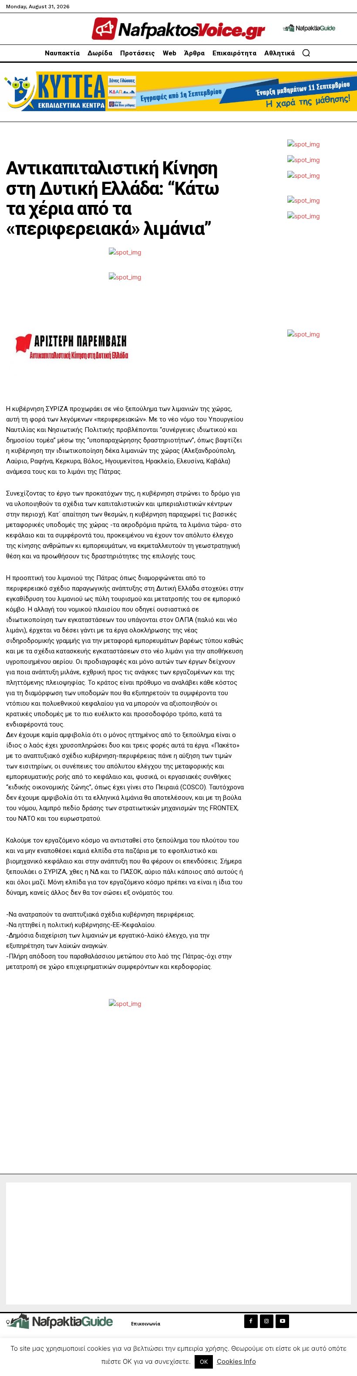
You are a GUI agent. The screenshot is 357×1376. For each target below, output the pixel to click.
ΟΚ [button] (204, 1361)
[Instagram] (266, 1321)
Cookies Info (236, 1361)
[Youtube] (282, 1321)
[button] (306, 52)
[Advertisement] (303, 279)
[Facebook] (251, 1321)
